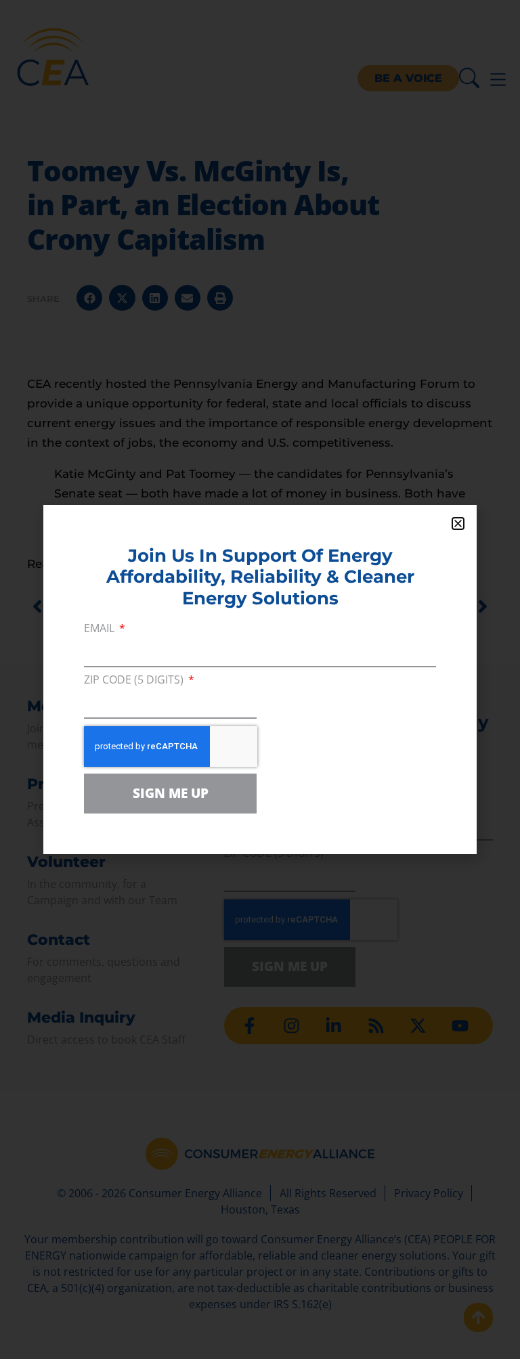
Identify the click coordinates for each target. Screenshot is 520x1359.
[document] (260, 679)
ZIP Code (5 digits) (135, 680)
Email (100, 629)
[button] (458, 523)
